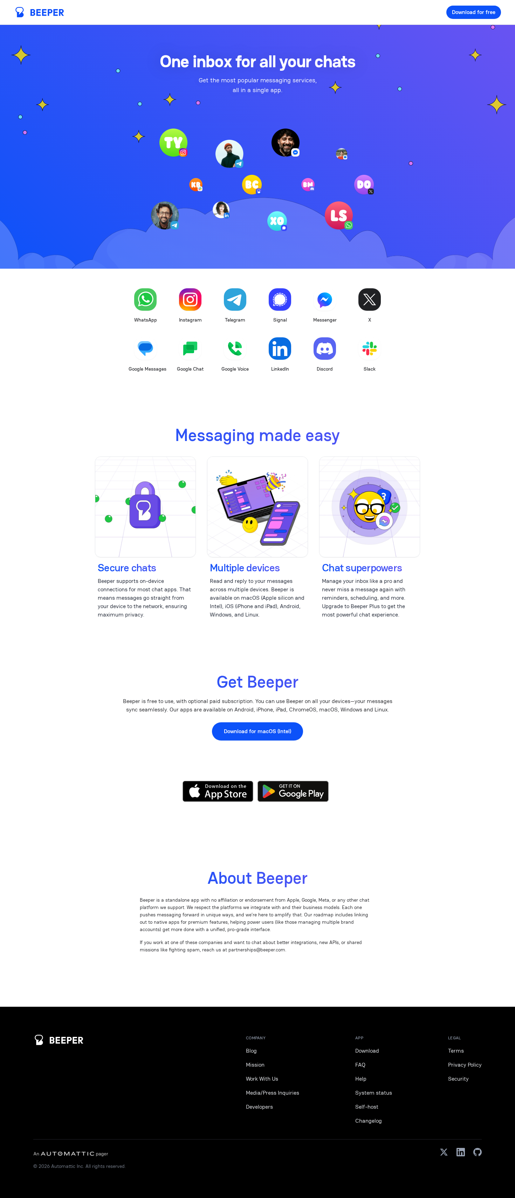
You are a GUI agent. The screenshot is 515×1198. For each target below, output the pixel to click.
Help (360, 1078)
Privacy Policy (465, 1064)
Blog (251, 1050)
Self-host (366, 1106)
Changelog (368, 1120)
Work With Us (262, 1078)
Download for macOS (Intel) (257, 731)
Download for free (473, 12)
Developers (259, 1106)
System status (373, 1092)
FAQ (360, 1064)
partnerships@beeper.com (256, 949)
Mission (255, 1064)
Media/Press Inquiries (272, 1092)
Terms (456, 1050)
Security (458, 1078)
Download (367, 1050)
